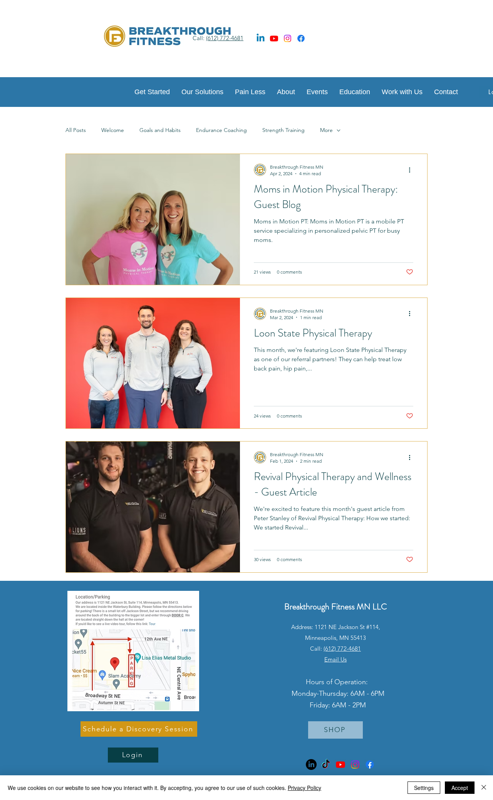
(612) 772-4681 (224, 38)
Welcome (112, 130)
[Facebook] (301, 38)
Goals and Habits (160, 130)
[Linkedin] (260, 38)
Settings (424, 788)
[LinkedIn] (311, 764)
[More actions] (412, 169)
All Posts (75, 130)
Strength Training (283, 130)
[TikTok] (325, 764)
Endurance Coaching (221, 130)
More (326, 130)
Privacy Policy (304, 788)
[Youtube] (274, 38)
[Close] (483, 787)
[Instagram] (287, 38)
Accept (459, 788)
